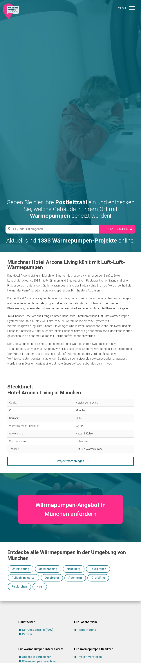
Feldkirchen (19, 586)
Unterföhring (20, 569)
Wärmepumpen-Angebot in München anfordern (70, 509)
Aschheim (75, 577)
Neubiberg (73, 569)
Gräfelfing (98, 577)
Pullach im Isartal (23, 577)
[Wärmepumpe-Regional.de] (11, 11)
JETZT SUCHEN (117, 229)
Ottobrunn (52, 577)
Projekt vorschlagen (70, 461)
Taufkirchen (98, 569)
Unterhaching (48, 569)
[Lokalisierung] (8, 229)
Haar (40, 586)
